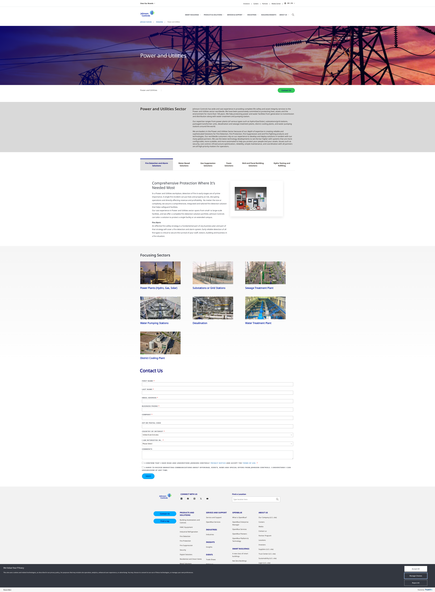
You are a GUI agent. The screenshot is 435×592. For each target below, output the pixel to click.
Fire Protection (185, 541)
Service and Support (214, 517)
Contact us (263, 531)
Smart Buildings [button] (192, 15)
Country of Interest (153, 431)
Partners (265, 4)
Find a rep (164, 521)
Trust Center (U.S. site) (267, 554)
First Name (148, 381)
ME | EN (290, 3)
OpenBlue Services (213, 522)
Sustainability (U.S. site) (267, 558)
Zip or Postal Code (151, 423)
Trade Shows (211, 559)
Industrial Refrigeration (189, 532)
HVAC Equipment (186, 527)
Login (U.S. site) (264, 563)
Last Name (148, 389)
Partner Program (265, 536)
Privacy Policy (7, 590)
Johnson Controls (146, 22)
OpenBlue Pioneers (239, 534)
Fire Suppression (186, 545)
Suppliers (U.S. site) (266, 549)
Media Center (276, 4)
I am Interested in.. (153, 440)
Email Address (150, 398)
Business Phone (150, 406)
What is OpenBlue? (239, 517)
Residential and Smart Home (191, 559)
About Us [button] (283, 15)
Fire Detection (185, 536)
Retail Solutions (186, 563)
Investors (246, 4)
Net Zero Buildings (239, 561)
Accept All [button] (416, 569)
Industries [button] (251, 15)
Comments (147, 449)
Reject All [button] (416, 583)
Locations (262, 540)
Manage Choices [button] (416, 576)
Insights (209, 547)
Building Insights (268, 15)
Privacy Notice (218, 463)
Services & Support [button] (234, 15)
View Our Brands (146, 3)
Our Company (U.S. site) (268, 517)
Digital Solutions (186, 554)
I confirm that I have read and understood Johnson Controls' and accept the (201, 463)
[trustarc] (429, 589)
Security (183, 550)
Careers (255, 4)
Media (261, 526)
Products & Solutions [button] (213, 15)
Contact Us (286, 90)
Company (147, 415)
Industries (159, 22)
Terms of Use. (249, 463)
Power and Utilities (148, 90)
